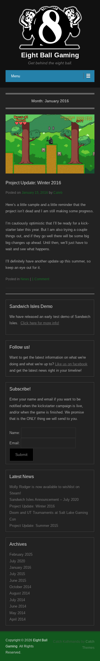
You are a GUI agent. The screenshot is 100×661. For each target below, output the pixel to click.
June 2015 (17, 580)
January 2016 (20, 567)
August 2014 (19, 593)
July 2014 (17, 600)
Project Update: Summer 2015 (33, 526)
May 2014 (17, 613)
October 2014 (20, 587)
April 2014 (17, 619)
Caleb (57, 193)
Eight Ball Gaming (50, 55)
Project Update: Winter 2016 (33, 182)
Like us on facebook (71, 364)
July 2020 (17, 561)
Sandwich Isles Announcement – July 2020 (44, 499)
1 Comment (40, 279)
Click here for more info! (40, 323)
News (25, 279)
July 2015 (17, 574)
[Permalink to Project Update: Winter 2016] (50, 143)
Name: (14, 433)
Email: (14, 443)
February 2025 (20, 554)
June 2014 (17, 606)
